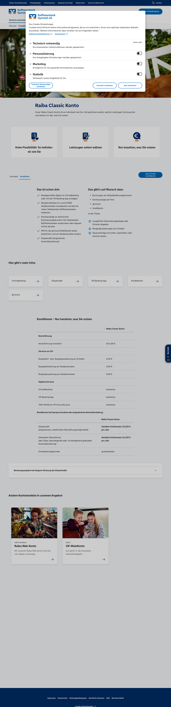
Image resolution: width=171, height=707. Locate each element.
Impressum (60, 34)
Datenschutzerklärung (39, 34)
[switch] (139, 53)
